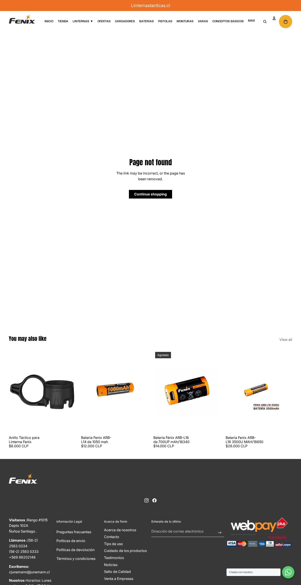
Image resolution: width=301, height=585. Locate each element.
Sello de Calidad (117, 571)
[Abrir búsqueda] (265, 21)
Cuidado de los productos (125, 550)
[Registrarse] (219, 531)
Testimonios (114, 557)
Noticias (110, 565)
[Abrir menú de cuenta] (274, 18)
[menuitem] (251, 21)
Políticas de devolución (75, 550)
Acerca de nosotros (120, 530)
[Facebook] (154, 500)
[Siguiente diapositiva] (68, 391)
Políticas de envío (70, 541)
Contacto (111, 537)
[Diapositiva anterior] (15, 391)
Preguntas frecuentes (73, 532)
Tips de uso (113, 544)
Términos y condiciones (75, 558)
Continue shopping (150, 194)
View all (285, 339)
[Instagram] (146, 500)
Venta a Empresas (118, 578)
